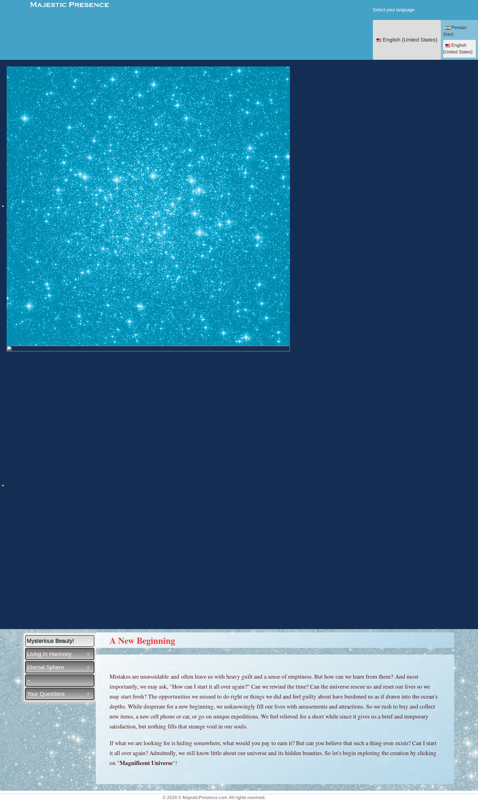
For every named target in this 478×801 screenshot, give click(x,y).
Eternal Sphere (45, 667)
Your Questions (46, 694)
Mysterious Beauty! (50, 641)
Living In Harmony (49, 654)
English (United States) (409, 40)
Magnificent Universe (146, 762)
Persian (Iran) (455, 31)
